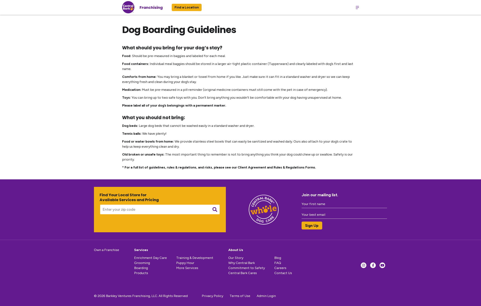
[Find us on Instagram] (363, 265)
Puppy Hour (185, 263)
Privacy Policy (212, 296)
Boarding (141, 268)
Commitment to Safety (246, 268)
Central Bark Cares (242, 273)
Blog (277, 258)
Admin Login (266, 296)
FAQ (277, 263)
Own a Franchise (106, 250)
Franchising (151, 7)
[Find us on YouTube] (382, 265)
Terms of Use (240, 296)
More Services (187, 268)
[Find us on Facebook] (373, 265)
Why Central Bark (241, 263)
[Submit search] (215, 209)
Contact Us (283, 273)
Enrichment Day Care (150, 258)
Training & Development (194, 258)
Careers (280, 268)
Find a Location (187, 7)
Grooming (142, 263)
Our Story (235, 258)
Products (141, 273)
